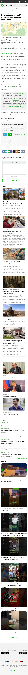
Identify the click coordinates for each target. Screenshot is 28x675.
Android (19, 93)
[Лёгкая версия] (7, 1)
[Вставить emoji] (16, 162)
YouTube (21, 107)
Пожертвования (23, 650)
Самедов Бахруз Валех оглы (10, 414)
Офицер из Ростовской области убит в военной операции (12, 455)
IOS (22, 93)
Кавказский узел (5, 53)
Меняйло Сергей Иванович (10, 396)
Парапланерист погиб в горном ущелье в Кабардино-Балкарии (12, 442)
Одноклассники (13, 106)
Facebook (17, 104)
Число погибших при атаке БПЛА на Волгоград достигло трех (11, 424)
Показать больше (14, 637)
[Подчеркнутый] (9, 162)
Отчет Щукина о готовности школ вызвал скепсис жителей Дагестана (12, 202)
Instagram (22, 104)
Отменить (14, 180)
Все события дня (22, 458)
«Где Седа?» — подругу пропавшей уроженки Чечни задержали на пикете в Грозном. (14, 534)
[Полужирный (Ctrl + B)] (4, 162)
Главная (3, 10)
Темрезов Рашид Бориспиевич (11, 377)
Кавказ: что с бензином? (8, 8)
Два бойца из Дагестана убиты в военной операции (12, 431)
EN (4, 1)
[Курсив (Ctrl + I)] (6, 162)
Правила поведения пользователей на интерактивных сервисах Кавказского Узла (14, 666)
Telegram (15, 100)
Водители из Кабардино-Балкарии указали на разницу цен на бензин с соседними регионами (13, 341)
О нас (2, 650)
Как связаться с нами (12, 650)
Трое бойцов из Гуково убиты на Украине (12, 437)
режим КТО (7, 58)
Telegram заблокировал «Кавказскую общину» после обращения (11, 609)
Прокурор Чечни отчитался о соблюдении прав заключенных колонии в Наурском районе (14, 291)
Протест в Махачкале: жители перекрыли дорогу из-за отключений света (12, 558)
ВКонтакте (5, 106)
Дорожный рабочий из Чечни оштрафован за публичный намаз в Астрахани (13, 480)
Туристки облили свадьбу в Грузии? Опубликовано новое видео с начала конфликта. (11, 585)
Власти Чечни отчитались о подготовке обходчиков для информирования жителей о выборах (14, 231)
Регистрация (14, 176)
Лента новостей (9, 10)
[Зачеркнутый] (12, 162)
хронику (12, 86)
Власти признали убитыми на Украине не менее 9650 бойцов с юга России (13, 319)
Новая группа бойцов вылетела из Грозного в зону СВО (13, 449)
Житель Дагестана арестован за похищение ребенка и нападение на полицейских (13, 263)
